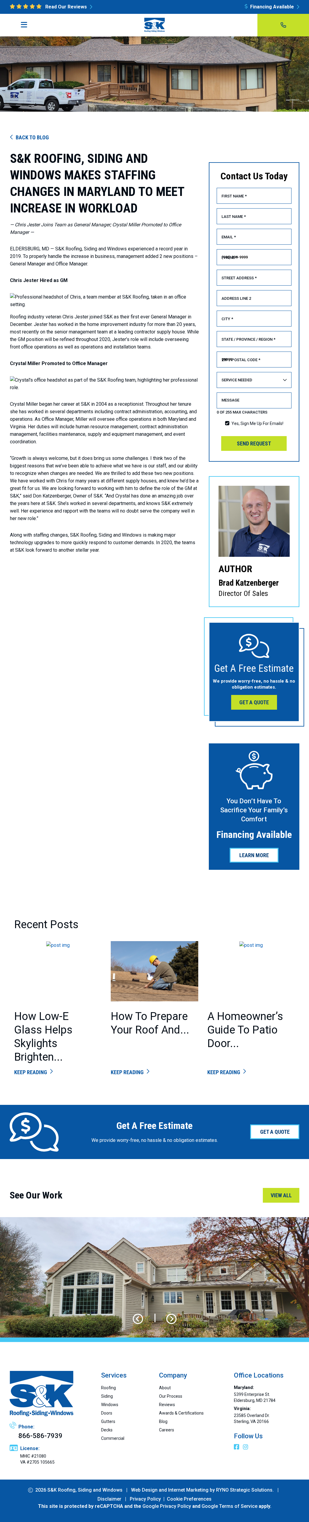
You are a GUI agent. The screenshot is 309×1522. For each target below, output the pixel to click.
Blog (163, 1421)
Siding (107, 1396)
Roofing (108, 1387)
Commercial (112, 1438)
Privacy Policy (145, 1499)
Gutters (108, 1421)
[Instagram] (245, 1448)
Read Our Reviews (66, 7)
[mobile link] (283, 25)
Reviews (167, 1404)
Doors (106, 1413)
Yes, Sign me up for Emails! (257, 423)
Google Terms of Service (229, 1506)
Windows (109, 1404)
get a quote (254, 702)
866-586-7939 (40, 1436)
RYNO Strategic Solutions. (245, 1490)
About (165, 1387)
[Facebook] (237, 1448)
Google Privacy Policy (166, 1506)
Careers (166, 1429)
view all (281, 1195)
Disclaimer (109, 1499)
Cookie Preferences (189, 1499)
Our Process (170, 1396)
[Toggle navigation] (26, 26)
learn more (254, 855)
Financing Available (272, 7)
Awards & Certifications (181, 1413)
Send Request (254, 443)
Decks (107, 1429)
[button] (138, 1319)
